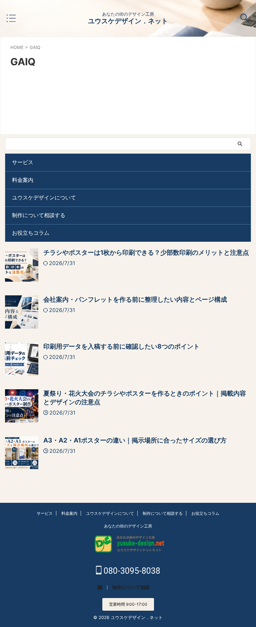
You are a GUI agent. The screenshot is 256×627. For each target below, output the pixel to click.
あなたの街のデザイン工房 (128, 525)
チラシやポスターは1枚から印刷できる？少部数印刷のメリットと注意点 (146, 252)
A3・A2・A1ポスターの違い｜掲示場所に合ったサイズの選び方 (135, 440)
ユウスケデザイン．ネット (128, 21)
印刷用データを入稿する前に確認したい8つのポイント (121, 346)
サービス (22, 162)
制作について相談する (38, 215)
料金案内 (22, 179)
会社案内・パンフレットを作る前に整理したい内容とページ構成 (135, 299)
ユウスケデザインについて (44, 197)
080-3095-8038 (131, 571)
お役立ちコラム (30, 232)
